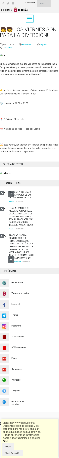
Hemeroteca (17, 282)
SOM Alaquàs (17, 336)
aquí (5, 440)
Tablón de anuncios (20, 293)
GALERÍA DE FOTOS (13, 164)
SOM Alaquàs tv (18, 347)
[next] (11, 259)
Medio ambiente (15, 262)
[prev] (11, 194)
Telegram (15, 391)
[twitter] (8, 3)
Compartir (7, 47)
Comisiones (16, 369)
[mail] (13, 3)
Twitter (14, 315)
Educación (27, 44)
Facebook (15, 304)
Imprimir (44, 44)
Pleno (14, 358)
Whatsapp (16, 380)
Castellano (29, 3)
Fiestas (11, 201)
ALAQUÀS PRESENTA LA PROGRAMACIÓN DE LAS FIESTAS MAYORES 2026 (20, 195)
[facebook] (3, 3)
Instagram (16, 326)
